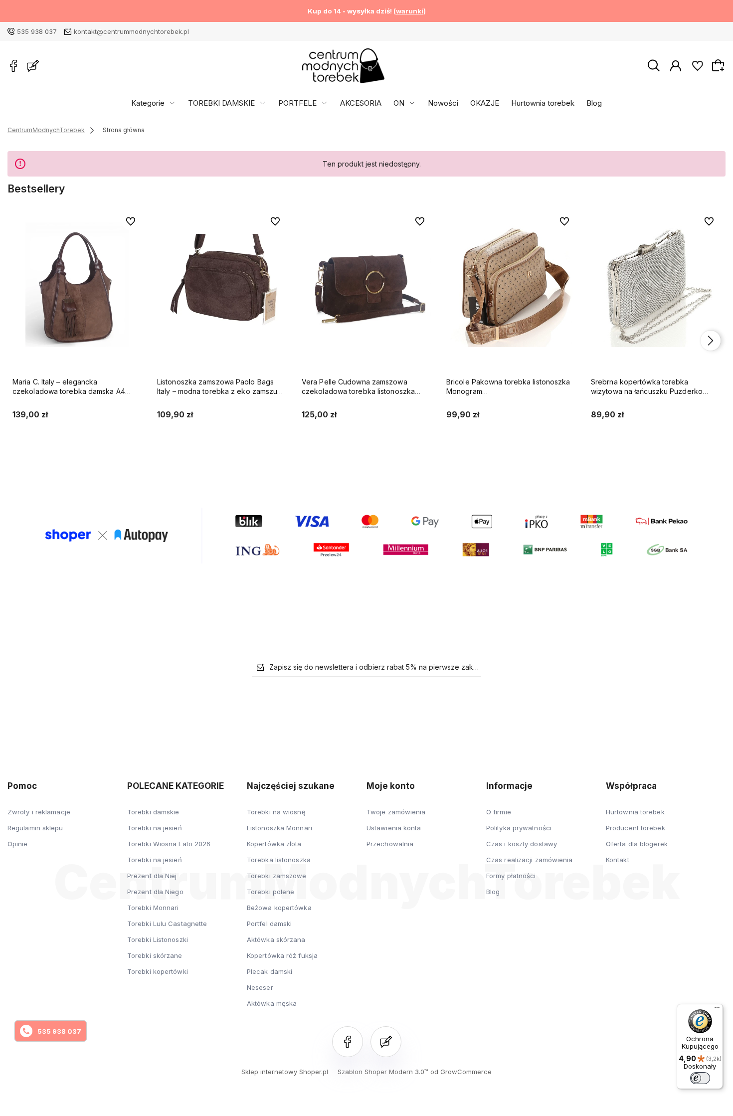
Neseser (260, 987)
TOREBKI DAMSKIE (221, 103)
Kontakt (617, 860)
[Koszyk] (720, 65)
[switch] (700, 1078)
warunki (409, 11)
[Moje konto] (676, 65)
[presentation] (22, 341)
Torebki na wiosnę (276, 812)
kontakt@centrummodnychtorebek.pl (131, 31)
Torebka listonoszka (279, 860)
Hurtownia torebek (542, 103)
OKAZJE (484, 103)
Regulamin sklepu (35, 828)
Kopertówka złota (274, 844)
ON (398, 103)
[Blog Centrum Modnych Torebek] (33, 66)
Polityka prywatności (518, 828)
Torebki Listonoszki (157, 939)
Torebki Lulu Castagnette (167, 924)
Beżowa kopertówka (279, 908)
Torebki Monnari (153, 908)
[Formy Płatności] (366, 535)
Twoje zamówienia (396, 812)
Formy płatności (511, 876)
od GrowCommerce (461, 1072)
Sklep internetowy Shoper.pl (284, 1072)
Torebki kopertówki (157, 971)
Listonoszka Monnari (279, 828)
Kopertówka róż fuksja (282, 955)
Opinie (17, 844)
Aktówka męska (272, 1003)
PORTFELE (297, 103)
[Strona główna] (343, 65)
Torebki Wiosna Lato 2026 (168, 844)
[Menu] (717, 1010)
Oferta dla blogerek (637, 844)
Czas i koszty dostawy (521, 844)
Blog (594, 103)
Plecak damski (269, 971)
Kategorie (148, 103)
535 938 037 (37, 31)
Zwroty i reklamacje (38, 812)
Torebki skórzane (155, 955)
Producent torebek (635, 828)
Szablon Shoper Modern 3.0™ (383, 1072)
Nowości (443, 103)
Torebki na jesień (154, 828)
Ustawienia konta (393, 828)
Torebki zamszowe (277, 876)
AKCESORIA (360, 103)
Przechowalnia (389, 844)
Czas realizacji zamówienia (529, 860)
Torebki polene (270, 892)
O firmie (498, 812)
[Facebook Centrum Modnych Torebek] (13, 66)
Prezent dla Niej (152, 876)
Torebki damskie (153, 812)
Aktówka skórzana (276, 939)
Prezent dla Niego (155, 892)
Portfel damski (269, 924)
